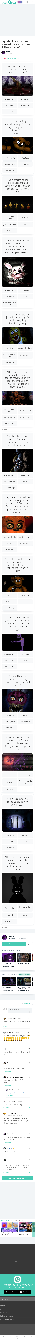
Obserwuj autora (15, 943)
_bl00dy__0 (12, 1090)
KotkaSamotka (11, 1101)
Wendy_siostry (11, 1018)
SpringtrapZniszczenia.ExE (15, 1077)
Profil (30, 944)
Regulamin (3, 1309)
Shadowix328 (11, 1063)
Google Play (12, 1292)
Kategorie (17, 1338)
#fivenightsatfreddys (24, 974)
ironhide (9, 1160)
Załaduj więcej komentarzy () (17, 1178)
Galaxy (8, 51)
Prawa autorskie (5, 1312)
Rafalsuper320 (11, 1113)
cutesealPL (10, 1032)
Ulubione (18, 58)
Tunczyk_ (9, 1148)
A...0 (8, 1049)
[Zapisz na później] (22, 58)
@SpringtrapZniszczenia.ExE (15, 1093)
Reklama (7, 1299)
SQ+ (20, 2)
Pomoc (2, 1306)
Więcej (31, 1338)
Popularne (10, 1337)
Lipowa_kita (10, 1134)
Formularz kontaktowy (7, 1319)
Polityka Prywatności (6, 1316)
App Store (26, 1292)
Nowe (3, 1338)
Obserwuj (13, 58)
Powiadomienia (24, 1338)
